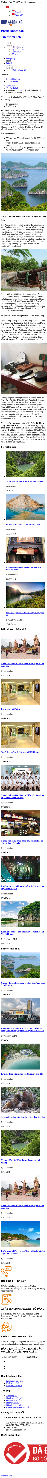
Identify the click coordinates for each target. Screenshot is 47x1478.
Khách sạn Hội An (14, 1385)
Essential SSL (7, 1476)
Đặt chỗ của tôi (17, 49)
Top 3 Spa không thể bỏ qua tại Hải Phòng (20, 752)
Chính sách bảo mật (14, 1398)
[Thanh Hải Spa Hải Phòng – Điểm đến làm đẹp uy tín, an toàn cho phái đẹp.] (20, 790)
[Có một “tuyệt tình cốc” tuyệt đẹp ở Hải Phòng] (25, 519)
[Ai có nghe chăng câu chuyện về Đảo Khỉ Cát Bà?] (20, 1112)
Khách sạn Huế (12, 1383)
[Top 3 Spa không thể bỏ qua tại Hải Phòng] (20, 747)
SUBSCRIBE (32, 1357)
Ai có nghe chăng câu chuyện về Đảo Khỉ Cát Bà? (23, 1117)
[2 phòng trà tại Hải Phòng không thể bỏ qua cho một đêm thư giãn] (20, 881)
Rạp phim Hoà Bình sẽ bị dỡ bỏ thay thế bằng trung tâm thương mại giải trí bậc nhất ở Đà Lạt (22, 1029)
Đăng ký (15, 54)
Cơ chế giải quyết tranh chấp (18, 1407)
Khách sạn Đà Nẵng (14, 1381)
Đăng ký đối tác (12, 1403)
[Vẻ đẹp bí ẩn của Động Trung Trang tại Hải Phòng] (25, 476)
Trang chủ (10, 86)
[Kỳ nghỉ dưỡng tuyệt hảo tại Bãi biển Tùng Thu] (20, 1069)
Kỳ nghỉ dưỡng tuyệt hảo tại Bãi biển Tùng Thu (22, 1074)
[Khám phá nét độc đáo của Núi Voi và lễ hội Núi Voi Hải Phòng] (20, 927)
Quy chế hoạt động (14, 1400)
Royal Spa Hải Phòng (10, 709)
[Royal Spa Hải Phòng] (20, 704)
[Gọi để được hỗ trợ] (3, 1473)
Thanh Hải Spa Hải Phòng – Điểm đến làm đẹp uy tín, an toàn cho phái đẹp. (23, 796)
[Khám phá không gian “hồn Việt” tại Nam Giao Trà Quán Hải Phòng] (25, 562)
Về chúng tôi (11, 1396)
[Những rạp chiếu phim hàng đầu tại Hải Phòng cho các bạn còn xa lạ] (20, 836)
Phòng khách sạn (12, 30)
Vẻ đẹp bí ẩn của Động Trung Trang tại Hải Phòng (24, 481)
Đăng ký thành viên (14, 1405)
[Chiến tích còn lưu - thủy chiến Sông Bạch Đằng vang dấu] (20, 658)
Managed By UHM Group (12, 1469)
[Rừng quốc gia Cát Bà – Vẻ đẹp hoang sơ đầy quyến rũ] (25, 608)
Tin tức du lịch (11, 37)
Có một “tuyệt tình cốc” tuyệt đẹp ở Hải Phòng (23, 524)
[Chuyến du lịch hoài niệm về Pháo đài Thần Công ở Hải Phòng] (20, 978)
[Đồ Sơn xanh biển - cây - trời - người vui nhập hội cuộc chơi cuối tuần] (20, 1246)
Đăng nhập (16, 52)
